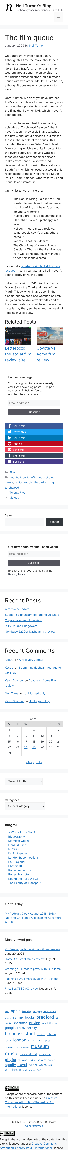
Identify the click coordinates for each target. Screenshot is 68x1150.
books (30, 1017)
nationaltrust (28, 1054)
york (25, 1070)
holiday (31, 1028)
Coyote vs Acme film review (46, 354)
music (11, 1053)
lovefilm (32, 477)
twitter (33, 1065)
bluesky (8, 1018)
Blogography (16, 836)
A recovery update (17, 609)
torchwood (12, 487)
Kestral (9, 659)
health (21, 1028)
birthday (26, 1011)
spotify (10, 1065)
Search (9, 515)
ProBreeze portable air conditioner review (32, 949)
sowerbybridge (46, 1060)
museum (40, 1046)
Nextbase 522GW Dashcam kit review (30, 631)
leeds (8, 1040)
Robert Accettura (19, 870)
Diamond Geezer (19, 840)
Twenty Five (17, 492)
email (45, 1023)
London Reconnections (23, 857)
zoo (39, 1070)
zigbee (32, 1070)
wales (43, 1065)
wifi (50, 1065)
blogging (37, 1011)
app (7, 1011)
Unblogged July (34, 693)
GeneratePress (34, 1125)
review (32, 1060)
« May (30, 762)
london (19, 1039)
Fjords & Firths (18, 845)
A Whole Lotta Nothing (23, 832)
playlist (10, 1060)
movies (26, 1047)
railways (22, 1060)
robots (28, 482)
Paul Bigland (16, 862)
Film (12, 472)
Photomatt (15, 866)
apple (16, 1011)
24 (25, 747)
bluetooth (18, 1017)
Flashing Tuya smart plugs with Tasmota (32, 978)
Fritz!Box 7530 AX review (21, 988)
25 (34, 747)
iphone (51, 1034)
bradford (45, 1017)
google (10, 1028)
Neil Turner (12, 693)
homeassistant (20, 1033)
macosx (31, 1041)
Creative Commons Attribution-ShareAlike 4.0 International (31, 1102)
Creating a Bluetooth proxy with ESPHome (33, 969)
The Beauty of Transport (24, 883)
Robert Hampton (19, 874)
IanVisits (13, 849)
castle (8, 1023)
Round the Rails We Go (23, 878)
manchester (43, 1040)
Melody (14, 497)
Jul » (39, 762)
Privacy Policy (16, 574)
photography (45, 1054)
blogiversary (49, 1011)
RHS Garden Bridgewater (21, 626)
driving (34, 1023)
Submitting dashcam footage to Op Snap (32, 614)
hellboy (21, 477)
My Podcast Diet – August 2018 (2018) (30, 913)
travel (22, 1065)
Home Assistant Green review (25, 959)
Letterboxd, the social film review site (18, 354)
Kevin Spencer (14, 680)
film (51, 1023)
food (57, 1023)
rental (18, 482)
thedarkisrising (44, 482)
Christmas (20, 1023)
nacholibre (46, 477)
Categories (12, 800)
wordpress (13, 1070)
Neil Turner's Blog (33, 5)
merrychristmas (13, 1047)
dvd (12, 477)
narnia (9, 482)
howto (41, 1034)
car (58, 1017)
